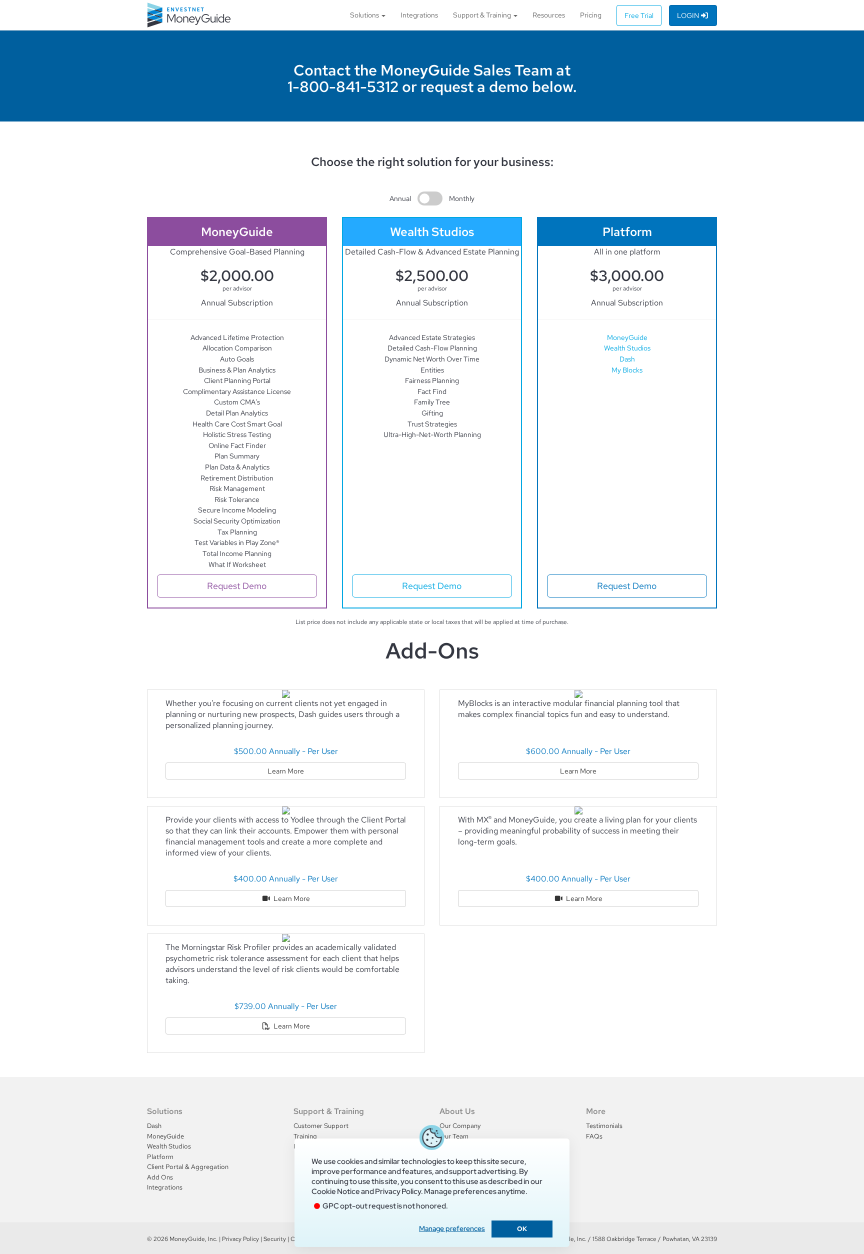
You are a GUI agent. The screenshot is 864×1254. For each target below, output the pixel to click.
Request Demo (236, 586)
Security (275, 1239)
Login (688, 15)
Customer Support (321, 1126)
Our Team (454, 1136)
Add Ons (160, 1177)
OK (522, 1228)
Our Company (460, 1126)
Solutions (365, 15)
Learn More (286, 771)
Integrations (419, 15)
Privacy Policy (240, 1239)
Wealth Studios (627, 347)
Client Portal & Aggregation (187, 1166)
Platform (160, 1156)
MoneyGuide (627, 337)
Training (305, 1136)
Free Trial (639, 15)
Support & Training (482, 15)
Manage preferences (452, 1228)
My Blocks (627, 369)
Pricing (591, 15)
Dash (627, 359)
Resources (548, 15)
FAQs (594, 1136)
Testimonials (604, 1126)
